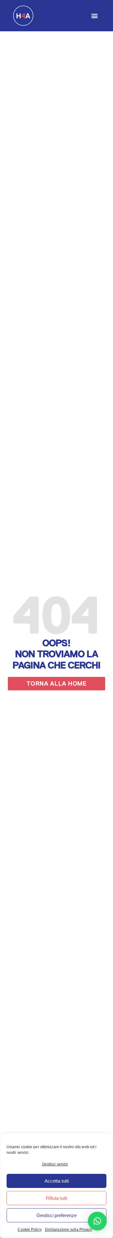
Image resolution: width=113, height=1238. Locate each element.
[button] (94, 16)
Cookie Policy (29, 1229)
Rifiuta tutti (56, 1198)
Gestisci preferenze (56, 1215)
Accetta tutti (57, 1181)
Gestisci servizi (55, 1164)
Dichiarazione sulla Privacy (68, 1229)
